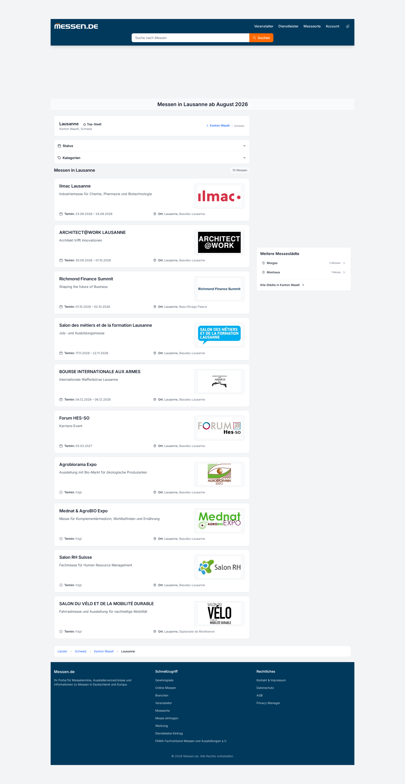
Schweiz (239, 125)
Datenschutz (265, 688)
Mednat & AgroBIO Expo (83, 510)
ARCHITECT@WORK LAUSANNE (92, 232)
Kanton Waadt (220, 125)
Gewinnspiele (164, 680)
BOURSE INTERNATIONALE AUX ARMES (99, 371)
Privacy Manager (268, 703)
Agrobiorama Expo (78, 464)
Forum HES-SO (74, 418)
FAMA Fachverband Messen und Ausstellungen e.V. (191, 741)
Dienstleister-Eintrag (169, 733)
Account (332, 26)
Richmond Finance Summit (86, 278)
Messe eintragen (166, 718)
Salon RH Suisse (75, 557)
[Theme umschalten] (347, 26)
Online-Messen (165, 688)
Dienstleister (288, 26)
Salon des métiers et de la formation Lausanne (105, 325)
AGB (259, 695)
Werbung (161, 725)
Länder (62, 651)
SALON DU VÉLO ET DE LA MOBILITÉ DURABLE (106, 603)
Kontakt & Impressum (271, 680)
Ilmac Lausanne (75, 186)
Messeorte (312, 26)
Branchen (161, 695)
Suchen (264, 38)
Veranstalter (263, 26)
